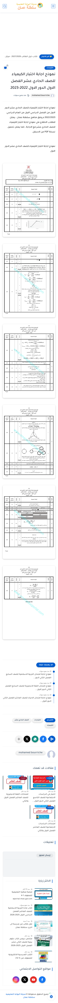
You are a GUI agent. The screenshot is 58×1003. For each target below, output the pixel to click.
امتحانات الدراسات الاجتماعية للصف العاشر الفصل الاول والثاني (44, 827)
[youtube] (33, 979)
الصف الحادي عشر (22, 720)
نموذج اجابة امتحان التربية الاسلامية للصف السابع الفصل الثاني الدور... (28, 676)
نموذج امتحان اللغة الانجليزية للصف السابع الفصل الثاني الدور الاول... (28, 688)
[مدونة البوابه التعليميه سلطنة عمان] (29, 6)
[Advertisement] (29, 34)
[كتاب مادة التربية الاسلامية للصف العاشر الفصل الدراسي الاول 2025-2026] (43, 910)
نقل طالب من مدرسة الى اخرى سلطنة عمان (21, 926)
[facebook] (42, 979)
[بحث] (5, 6)
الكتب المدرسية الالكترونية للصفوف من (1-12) (20, 956)
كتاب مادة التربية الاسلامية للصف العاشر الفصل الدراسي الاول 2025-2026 (20, 911)
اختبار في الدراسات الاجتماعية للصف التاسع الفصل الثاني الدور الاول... (43, 797)
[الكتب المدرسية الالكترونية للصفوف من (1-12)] (43, 956)
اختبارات (50, 68)
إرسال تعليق (44, 855)
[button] (43, 739)
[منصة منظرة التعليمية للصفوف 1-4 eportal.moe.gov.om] (43, 894)
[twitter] (24, 979)
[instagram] (16, 979)
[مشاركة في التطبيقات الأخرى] (19, 739)
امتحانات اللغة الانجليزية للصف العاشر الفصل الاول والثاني (16, 797)
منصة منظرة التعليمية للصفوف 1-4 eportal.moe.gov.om (22, 895)
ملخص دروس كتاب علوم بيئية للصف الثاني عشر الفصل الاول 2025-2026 (21, 942)
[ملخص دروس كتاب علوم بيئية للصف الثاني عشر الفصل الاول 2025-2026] (43, 940)
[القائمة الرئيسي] (53, 6)
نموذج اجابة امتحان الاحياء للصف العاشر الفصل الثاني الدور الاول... (27, 700)
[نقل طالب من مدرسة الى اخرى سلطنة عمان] (43, 926)
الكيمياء (50, 725)
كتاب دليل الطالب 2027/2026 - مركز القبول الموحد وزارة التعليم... (20, 57)
